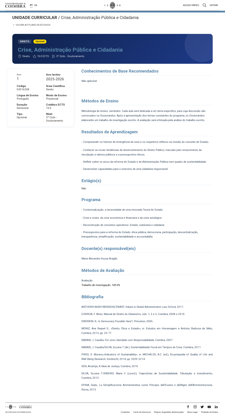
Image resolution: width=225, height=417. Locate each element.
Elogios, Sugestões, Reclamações (169, 412)
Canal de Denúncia (142, 412)
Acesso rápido (191, 5)
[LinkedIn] (216, 407)
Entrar (214, 5)
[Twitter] (202, 407)
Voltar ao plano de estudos (32, 24)
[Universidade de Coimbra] (15, 5)
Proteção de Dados (209, 412)
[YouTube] (209, 407)
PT (31, 5)
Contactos (125, 412)
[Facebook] (188, 407)
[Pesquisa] (204, 5)
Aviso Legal (192, 412)
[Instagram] (195, 407)
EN (35, 5)
